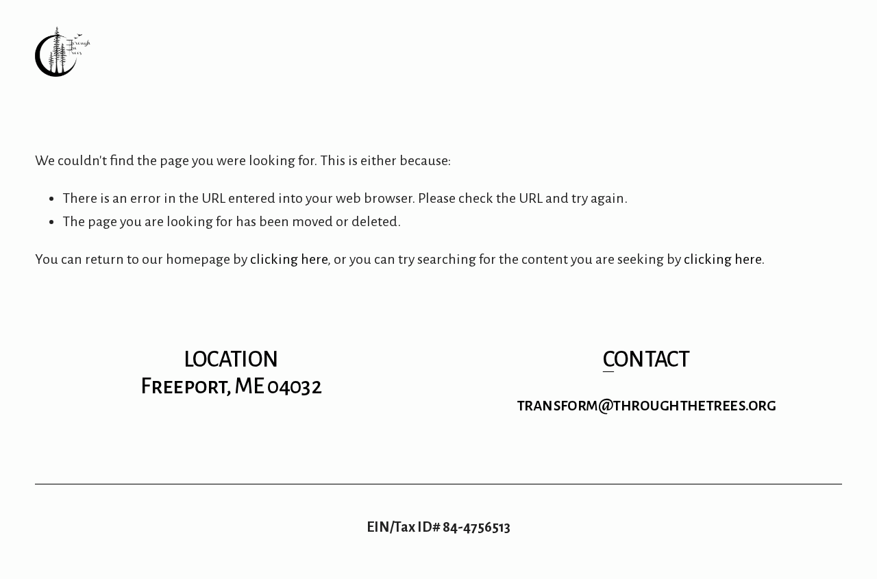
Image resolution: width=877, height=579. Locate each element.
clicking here (289, 259)
